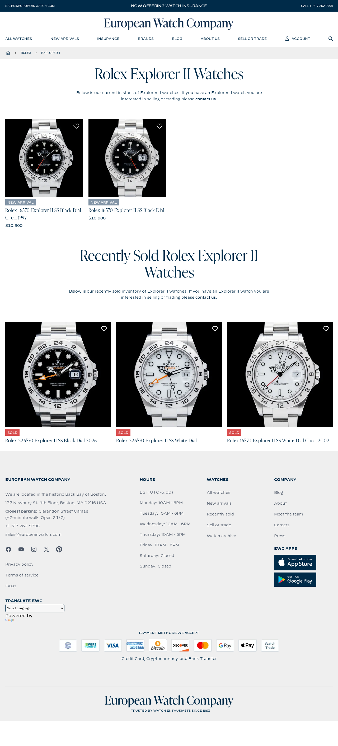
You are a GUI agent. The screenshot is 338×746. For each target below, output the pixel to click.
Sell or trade (219, 525)
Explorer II (50, 52)
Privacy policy (19, 564)
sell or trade (252, 38)
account (301, 38)
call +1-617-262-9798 (317, 5)
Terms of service (22, 575)
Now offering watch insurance (169, 6)
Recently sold (220, 514)
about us (210, 38)
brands (146, 38)
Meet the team (288, 514)
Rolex (26, 52)
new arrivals (64, 38)
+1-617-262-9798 (22, 526)
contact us (205, 99)
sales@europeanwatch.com (29, 5)
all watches (18, 38)
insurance (108, 38)
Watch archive (221, 536)
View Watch (44, 158)
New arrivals (219, 503)
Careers (281, 525)
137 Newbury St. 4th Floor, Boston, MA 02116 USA (55, 503)
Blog (278, 492)
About (280, 503)
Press (279, 536)
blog (177, 38)
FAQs (10, 586)
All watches (218, 492)
